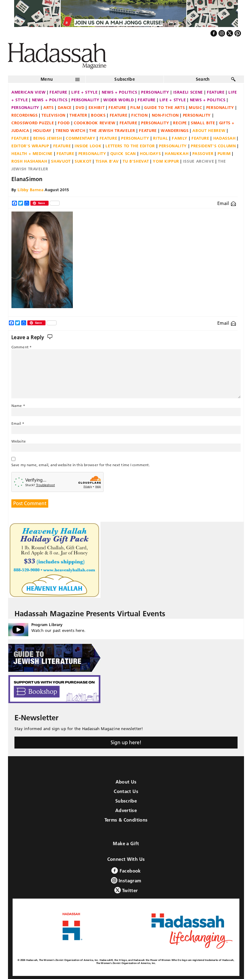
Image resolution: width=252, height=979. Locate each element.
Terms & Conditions (126, 820)
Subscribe (124, 79)
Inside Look (88, 145)
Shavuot (61, 161)
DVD (80, 107)
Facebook (129, 871)
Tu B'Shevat (136, 161)
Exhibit (97, 107)
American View (28, 92)
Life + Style (84, 92)
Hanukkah (176, 153)
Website (18, 441)
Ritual (160, 138)
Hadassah (224, 138)
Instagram (129, 881)
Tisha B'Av (107, 161)
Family (179, 138)
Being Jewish (47, 138)
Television (53, 115)
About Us (126, 782)
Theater (78, 115)
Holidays (150, 153)
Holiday (42, 130)
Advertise (126, 810)
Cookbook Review (95, 122)
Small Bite (203, 122)
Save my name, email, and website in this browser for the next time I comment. (80, 464)
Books (98, 115)
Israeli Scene (188, 92)
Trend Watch (70, 130)
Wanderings (175, 130)
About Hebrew (208, 130)
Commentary (81, 138)
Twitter (129, 890)
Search (203, 79)
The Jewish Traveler (112, 130)
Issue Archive (198, 161)
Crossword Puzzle (32, 122)
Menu (47, 79)
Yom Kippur (166, 161)
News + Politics (119, 92)
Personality (155, 92)
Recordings (24, 115)
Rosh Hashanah (29, 161)
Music (195, 107)
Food (64, 122)
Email (223, 203)
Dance (65, 107)
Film (135, 107)
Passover (202, 153)
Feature (58, 92)
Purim (224, 153)
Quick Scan (123, 153)
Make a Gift (126, 843)
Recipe (180, 122)
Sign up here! (126, 742)
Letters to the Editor (130, 145)
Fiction (139, 115)
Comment (21, 347)
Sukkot (83, 161)
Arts (48, 107)
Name (18, 405)
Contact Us (126, 791)
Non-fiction (165, 115)
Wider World (118, 99)
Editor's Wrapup (30, 145)
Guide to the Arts (164, 107)
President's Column (213, 145)
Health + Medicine (32, 153)
